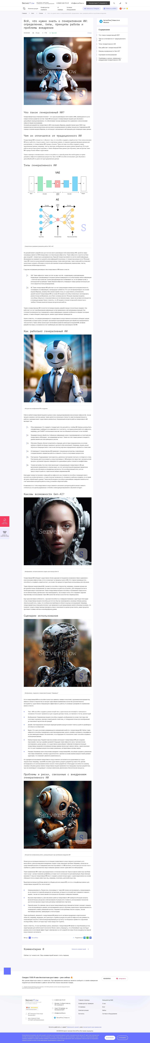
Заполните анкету (73, 1027)
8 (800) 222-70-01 (63, 3)
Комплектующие (33, 8)
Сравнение (120, 3)
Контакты (81, 1013)
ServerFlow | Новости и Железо (111, 21)
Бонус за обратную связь (5, 535)
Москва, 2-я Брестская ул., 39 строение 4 (63, 1004)
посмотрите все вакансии (92, 1027)
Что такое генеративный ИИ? (109, 35)
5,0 (123, 8)
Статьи (89, 33)
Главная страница (83, 1000)
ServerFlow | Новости (63, 1017)
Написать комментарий (79, 949)
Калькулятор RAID (107, 1000)
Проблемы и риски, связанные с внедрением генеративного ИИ (110, 59)
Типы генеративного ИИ (107, 44)
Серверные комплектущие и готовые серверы (33, 1003)
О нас (104, 1003)
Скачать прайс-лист (5, 523)
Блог (103, 1007)
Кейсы (104, 1010)
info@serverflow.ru (77, 3)
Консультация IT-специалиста (98, 3)
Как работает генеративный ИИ (110, 47)
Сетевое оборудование (109, 1013)
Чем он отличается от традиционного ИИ (112, 39)
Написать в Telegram (92, 8)
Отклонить (122, 1037)
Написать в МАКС (111, 8)
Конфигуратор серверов (85, 1003)
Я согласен (110, 1037)
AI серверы (81, 1007)
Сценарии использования (108, 55)
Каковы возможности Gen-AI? (109, 51)
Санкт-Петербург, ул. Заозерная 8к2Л (61, 1008)
